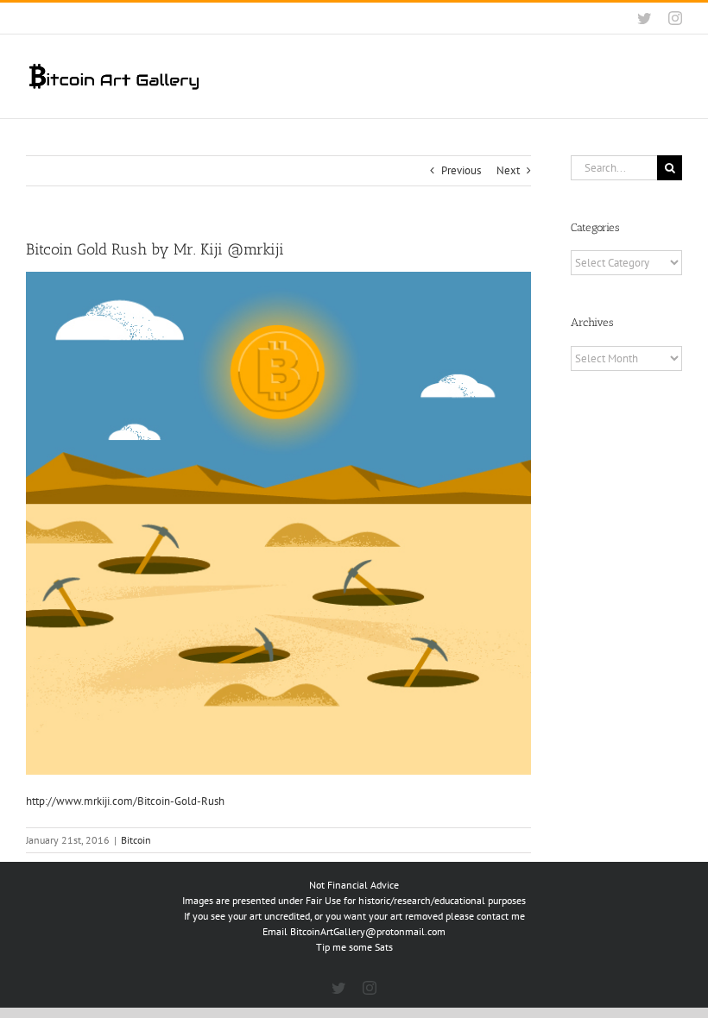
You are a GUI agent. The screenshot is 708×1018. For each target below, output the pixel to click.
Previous (461, 170)
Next (508, 170)
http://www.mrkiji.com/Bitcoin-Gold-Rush (125, 801)
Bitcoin (136, 839)
